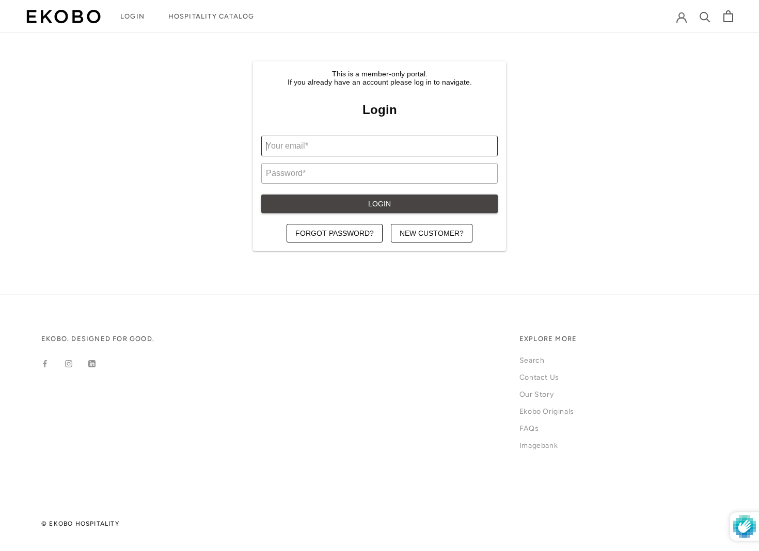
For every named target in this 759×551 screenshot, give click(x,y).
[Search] (705, 16)
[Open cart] (728, 16)
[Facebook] (45, 363)
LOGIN (132, 16)
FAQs (529, 428)
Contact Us (539, 377)
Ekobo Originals (546, 411)
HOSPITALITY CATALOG (211, 16)
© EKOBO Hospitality (80, 523)
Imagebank (538, 445)
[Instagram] (68, 363)
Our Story (536, 394)
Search (532, 360)
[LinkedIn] (92, 363)
